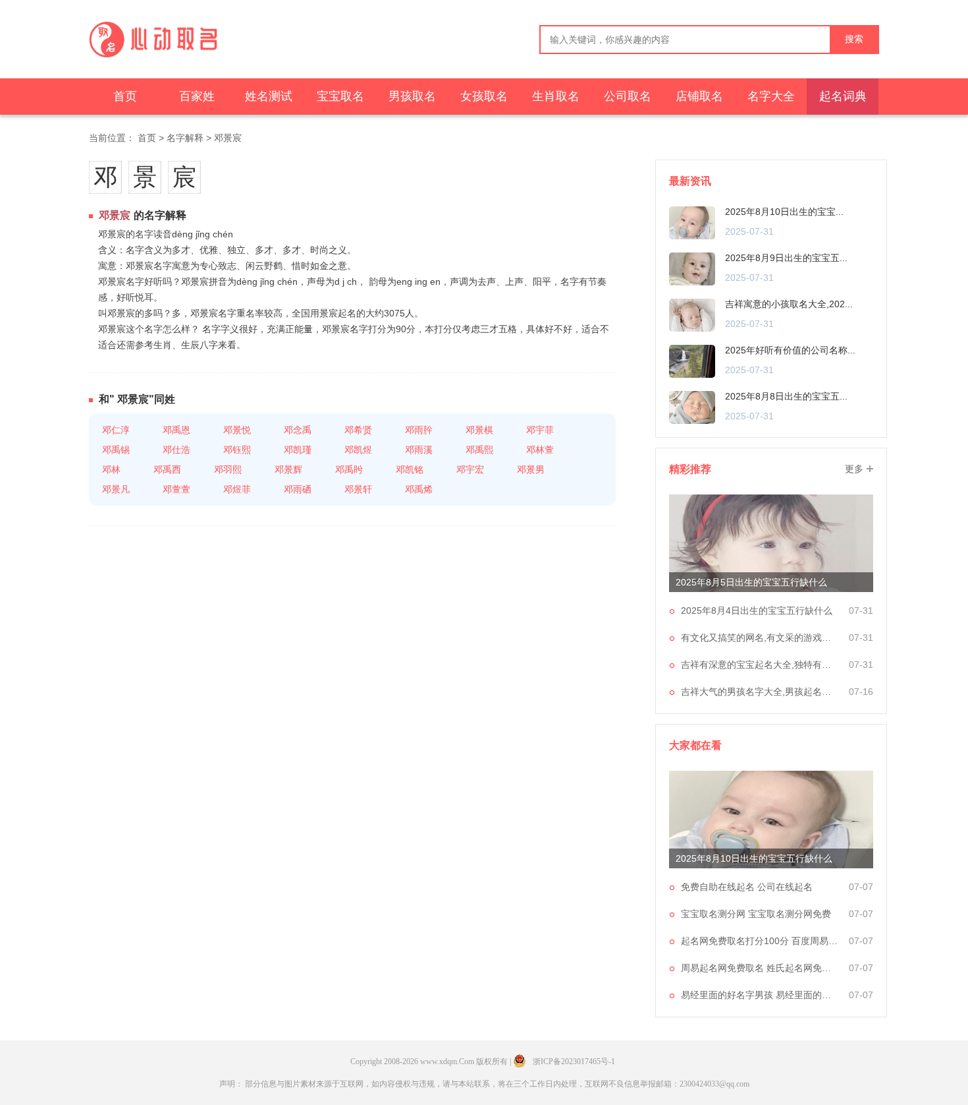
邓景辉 (288, 469)
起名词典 (843, 96)
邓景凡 (116, 489)
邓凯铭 (409, 469)
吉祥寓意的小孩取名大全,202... (789, 304)
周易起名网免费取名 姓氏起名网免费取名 (760, 968)
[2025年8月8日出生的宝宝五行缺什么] (692, 407)
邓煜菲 (237, 489)
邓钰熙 (237, 449)
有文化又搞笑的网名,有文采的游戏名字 (760, 637)
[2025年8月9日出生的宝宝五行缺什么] (692, 268)
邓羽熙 (228, 469)
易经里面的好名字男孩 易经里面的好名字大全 (760, 995)
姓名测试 (268, 96)
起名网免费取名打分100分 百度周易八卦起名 (760, 941)
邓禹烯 (419, 489)
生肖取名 (555, 96)
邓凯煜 (358, 449)
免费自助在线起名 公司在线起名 (747, 886)
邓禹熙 (479, 449)
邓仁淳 (116, 430)
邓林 (111, 469)
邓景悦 (237, 430)
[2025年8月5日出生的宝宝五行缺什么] (771, 543)
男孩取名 (412, 96)
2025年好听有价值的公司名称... (790, 350)
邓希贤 (358, 430)
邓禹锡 (116, 449)
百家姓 (197, 96)
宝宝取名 (340, 96)
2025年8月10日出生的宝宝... (784, 211)
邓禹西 (167, 469)
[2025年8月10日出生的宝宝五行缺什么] (692, 222)
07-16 (861, 691)
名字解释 (185, 138)
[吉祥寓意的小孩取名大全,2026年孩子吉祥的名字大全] (692, 314)
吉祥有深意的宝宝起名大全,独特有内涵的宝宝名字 (760, 664)
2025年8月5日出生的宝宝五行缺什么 (751, 582)
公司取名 (627, 96)
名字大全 (771, 96)
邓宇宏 (470, 469)
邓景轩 (358, 489)
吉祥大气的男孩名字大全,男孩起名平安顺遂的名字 (760, 691)
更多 (854, 468)
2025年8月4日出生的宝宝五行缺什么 (756, 610)
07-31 (861, 610)
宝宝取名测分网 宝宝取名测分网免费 (756, 914)
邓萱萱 (176, 489)
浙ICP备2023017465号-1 (574, 1061)
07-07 (861, 886)
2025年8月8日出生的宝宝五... (786, 396)
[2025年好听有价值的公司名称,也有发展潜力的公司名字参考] (692, 360)
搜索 (854, 39)
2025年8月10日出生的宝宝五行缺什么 (754, 858)
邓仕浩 (176, 449)
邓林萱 (540, 449)
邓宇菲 (540, 430)
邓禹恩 (176, 430)
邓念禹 (297, 430)
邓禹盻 (349, 469)
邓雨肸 (419, 430)
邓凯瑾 (297, 449)
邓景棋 (479, 430)
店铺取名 (699, 96)
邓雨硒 (297, 489)
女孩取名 (484, 96)
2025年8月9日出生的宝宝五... (786, 258)
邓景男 (531, 469)
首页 (125, 96)
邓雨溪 (419, 449)
